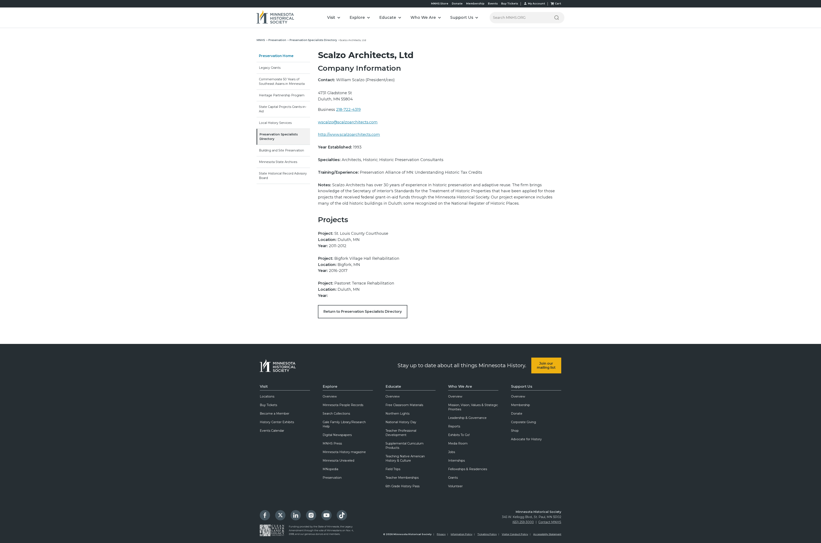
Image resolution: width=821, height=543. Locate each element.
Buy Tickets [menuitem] (268, 405)
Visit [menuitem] (264, 386)
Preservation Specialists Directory (313, 40)
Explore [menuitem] (330, 386)
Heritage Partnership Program (281, 95)
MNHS (261, 40)
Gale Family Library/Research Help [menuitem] (344, 424)
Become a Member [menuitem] (274, 413)
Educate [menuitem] (393, 386)
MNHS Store (439, 3)
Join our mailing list (546, 365)
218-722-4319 (348, 109)
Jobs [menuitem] (451, 452)
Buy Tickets (509, 3)
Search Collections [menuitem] (336, 413)
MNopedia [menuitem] (330, 469)
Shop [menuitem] (515, 431)
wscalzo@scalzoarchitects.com (348, 122)
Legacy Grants (270, 68)
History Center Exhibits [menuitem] (277, 422)
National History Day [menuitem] (400, 422)
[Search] (556, 17)
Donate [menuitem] (516, 413)
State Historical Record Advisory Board (283, 176)
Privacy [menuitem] (441, 534)
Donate (457, 3)
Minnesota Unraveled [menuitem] (338, 460)
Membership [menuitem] (520, 405)
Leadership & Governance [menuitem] (467, 418)
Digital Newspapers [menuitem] (337, 435)
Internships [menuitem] (456, 460)
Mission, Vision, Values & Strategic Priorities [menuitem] (473, 407)
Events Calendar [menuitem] (272, 431)
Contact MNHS (549, 522)
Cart (558, 3)
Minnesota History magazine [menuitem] (344, 452)
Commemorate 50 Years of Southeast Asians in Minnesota (282, 81)
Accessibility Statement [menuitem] (547, 534)
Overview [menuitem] (330, 396)
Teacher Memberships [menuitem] (402, 478)
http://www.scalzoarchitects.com (349, 134)
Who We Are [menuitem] (460, 386)
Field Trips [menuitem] (392, 469)
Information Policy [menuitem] (461, 534)
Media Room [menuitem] (458, 443)
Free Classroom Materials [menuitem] (404, 405)
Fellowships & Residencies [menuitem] (467, 469)
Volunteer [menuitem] (455, 486)
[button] (333, 17)
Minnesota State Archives (278, 162)
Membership (475, 3)
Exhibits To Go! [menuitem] (459, 435)
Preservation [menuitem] (332, 478)
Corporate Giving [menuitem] (523, 422)
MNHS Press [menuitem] (332, 443)
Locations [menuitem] (267, 396)
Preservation (277, 40)
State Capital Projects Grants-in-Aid (282, 109)
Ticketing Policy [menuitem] (487, 534)
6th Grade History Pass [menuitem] (402, 486)
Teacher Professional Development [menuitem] (400, 433)
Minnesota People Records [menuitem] (343, 405)
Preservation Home (276, 56)
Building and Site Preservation (281, 150)
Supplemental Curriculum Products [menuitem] (404, 446)
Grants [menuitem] (453, 478)
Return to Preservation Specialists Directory (362, 312)
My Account (536, 3)
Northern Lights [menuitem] (397, 413)
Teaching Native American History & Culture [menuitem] (405, 458)
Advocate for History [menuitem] (526, 439)
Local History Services (275, 123)
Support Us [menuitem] (521, 386)
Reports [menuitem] (454, 426)
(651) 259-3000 (523, 522)
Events (493, 3)
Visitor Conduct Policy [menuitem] (515, 534)
